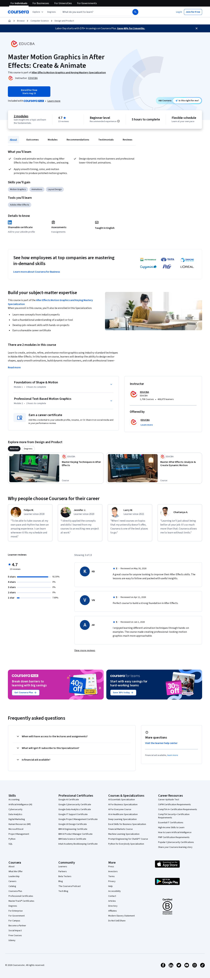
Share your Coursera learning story (175, 847)
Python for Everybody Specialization (126, 844)
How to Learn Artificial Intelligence (174, 832)
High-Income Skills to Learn (171, 827)
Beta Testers (64, 876)
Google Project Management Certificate (78, 819)
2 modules (21, 116)
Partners (62, 871)
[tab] (14, 448)
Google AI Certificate (68, 799)
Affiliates (112, 911)
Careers (12, 881)
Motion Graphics (18, 189)
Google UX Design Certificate (72, 824)
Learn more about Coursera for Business (36, 272)
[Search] (135, 12)
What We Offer (16, 871)
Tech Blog (63, 891)
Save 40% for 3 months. (131, 28)
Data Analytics (15, 814)
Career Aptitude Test (168, 799)
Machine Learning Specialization (123, 834)
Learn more (53, 101)
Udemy (12, 940)
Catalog (12, 886)
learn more (172, 755)
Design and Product (64, 20)
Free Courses (15, 935)
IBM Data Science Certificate (72, 839)
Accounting (14, 799)
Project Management (19, 834)
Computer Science (40, 20)
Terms (111, 876)
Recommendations (78, 139)
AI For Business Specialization (122, 804)
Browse (21, 20)
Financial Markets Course (120, 829)
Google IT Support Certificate (73, 814)
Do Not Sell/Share (117, 920)
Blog (60, 881)
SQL (10, 844)
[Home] (9, 21)
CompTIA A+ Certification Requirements (177, 809)
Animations (37, 189)
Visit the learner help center (161, 743)
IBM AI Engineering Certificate (72, 829)
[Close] (197, 28)
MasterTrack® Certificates (21, 901)
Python (12, 839)
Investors (113, 871)
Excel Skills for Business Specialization (127, 824)
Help (110, 886)
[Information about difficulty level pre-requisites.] (118, 121)
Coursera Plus (15, 891)
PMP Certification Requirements (173, 837)
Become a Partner (17, 925)
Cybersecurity (15, 809)
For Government (17, 915)
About (13, 139)
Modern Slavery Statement (121, 915)
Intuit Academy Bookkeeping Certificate (78, 844)
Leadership (14, 876)
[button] (51, 12)
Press (111, 866)
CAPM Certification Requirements (174, 804)
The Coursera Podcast (69, 886)
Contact (112, 896)
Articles (112, 901)
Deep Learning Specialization (122, 819)
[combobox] (93, 12)
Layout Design (55, 189)
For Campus (14, 920)
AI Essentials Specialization (121, 799)
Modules (52, 139)
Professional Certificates (21, 896)
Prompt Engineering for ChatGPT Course (128, 839)
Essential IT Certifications (170, 822)
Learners (62, 866)
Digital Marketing (17, 819)
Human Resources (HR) (20, 824)
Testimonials (106, 139)
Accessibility (114, 891)
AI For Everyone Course (119, 809)
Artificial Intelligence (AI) (20, 804)
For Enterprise (16, 911)
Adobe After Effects (19, 204)
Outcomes (32, 139)
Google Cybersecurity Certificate (74, 804)
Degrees (13, 906)
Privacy (112, 881)
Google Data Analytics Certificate (74, 809)
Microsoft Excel (16, 829)
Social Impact (15, 930)
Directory (112, 906)
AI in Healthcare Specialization (123, 814)
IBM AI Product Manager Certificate (75, 834)
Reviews (127, 139)
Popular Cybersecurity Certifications (176, 842)
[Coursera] (18, 12)
